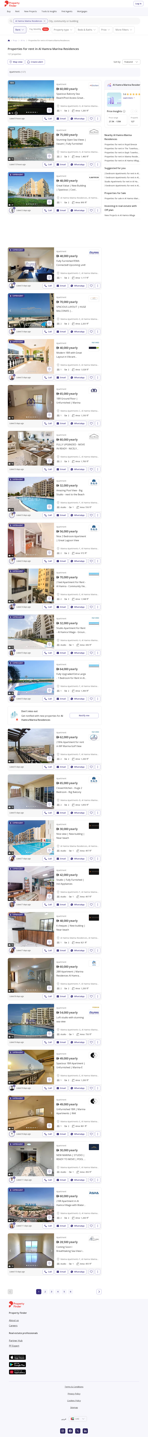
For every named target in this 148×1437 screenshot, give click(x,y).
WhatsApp (79, 118)
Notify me (84, 715)
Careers (13, 1325)
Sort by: (117, 61)
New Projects (30, 11)
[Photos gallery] (31, 97)
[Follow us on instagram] (62, 1431)
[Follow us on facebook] (70, 1431)
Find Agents (66, 11)
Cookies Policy (74, 1400)
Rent (17, 11)
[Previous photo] (10, 97)
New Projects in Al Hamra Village (119, 215)
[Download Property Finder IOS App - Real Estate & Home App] (17, 1357)
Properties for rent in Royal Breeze (120, 144)
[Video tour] (16, 113)
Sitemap (74, 1407)
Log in (138, 3)
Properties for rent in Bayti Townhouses (123, 152)
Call (50, 118)
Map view (17, 61)
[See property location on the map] (49, 110)
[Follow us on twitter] (77, 1431)
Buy (9, 11)
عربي (63, 1418)
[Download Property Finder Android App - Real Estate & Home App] (17, 1364)
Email (63, 118)
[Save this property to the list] (91, 118)
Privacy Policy (74, 1393)
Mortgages (82, 11)
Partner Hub (16, 1340)
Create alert (37, 61)
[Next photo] (51, 97)
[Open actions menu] (97, 118)
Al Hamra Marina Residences (28, 21)
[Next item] (136, 111)
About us (14, 1320)
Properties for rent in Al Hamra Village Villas (124, 160)
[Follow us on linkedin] (85, 1431)
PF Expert (14, 1345)
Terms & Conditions (74, 1386)
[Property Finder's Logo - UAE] (12, 3)
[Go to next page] (99, 1291)
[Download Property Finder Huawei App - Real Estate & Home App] (17, 1372)
